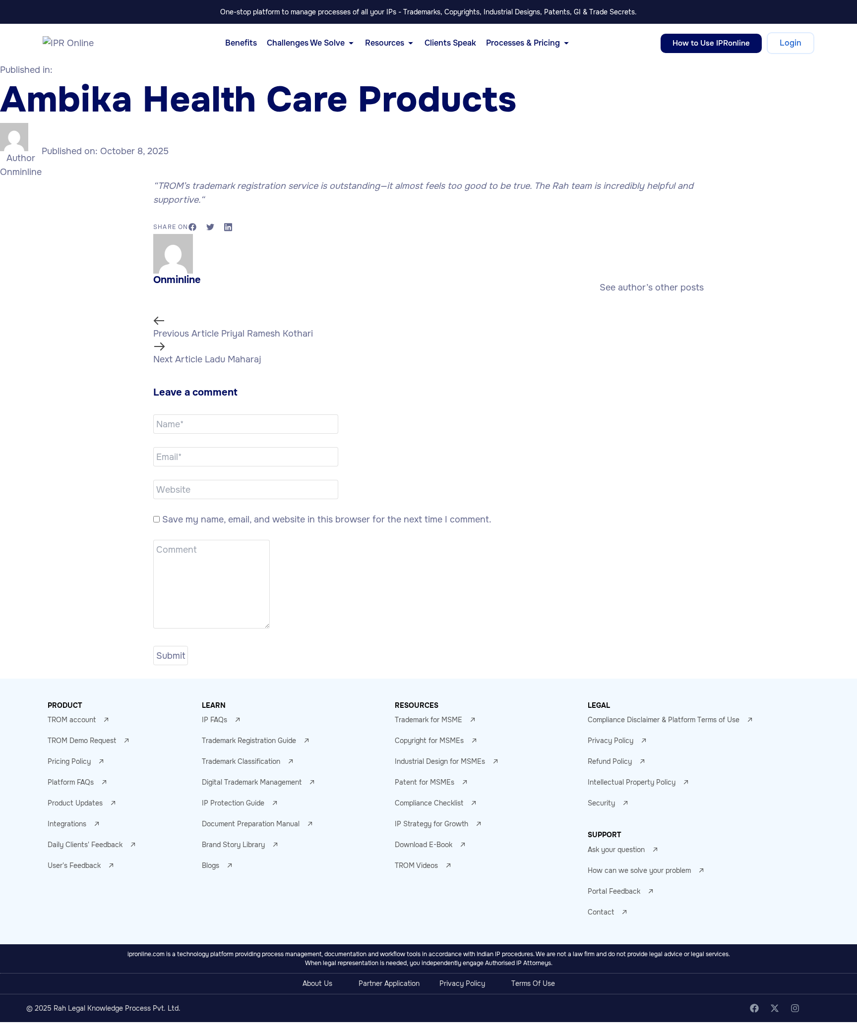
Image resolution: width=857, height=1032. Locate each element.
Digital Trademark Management (252, 782)
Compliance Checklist (429, 803)
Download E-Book (423, 844)
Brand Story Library (233, 844)
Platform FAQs (71, 782)
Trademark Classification (241, 761)
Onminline (21, 172)
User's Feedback (74, 865)
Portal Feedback (614, 891)
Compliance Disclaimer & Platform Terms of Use (663, 719)
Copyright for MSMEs (429, 740)
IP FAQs (214, 719)
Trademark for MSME (428, 719)
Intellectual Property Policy (631, 782)
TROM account (72, 719)
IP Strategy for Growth (431, 823)
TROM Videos (416, 865)
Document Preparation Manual (251, 823)
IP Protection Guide (233, 803)
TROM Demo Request (82, 740)
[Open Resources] (411, 43)
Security (601, 803)
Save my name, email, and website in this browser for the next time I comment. (326, 519)
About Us (317, 983)
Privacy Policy (610, 740)
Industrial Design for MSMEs (440, 761)
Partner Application (389, 983)
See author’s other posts (652, 287)
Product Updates (75, 803)
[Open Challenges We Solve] (351, 43)
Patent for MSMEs (424, 782)
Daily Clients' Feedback (85, 844)
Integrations (67, 823)
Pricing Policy (69, 761)
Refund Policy (610, 761)
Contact (601, 912)
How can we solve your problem (639, 870)
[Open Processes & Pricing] (566, 43)
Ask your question (616, 849)
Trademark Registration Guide (249, 740)
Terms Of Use (533, 983)
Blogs (210, 865)
